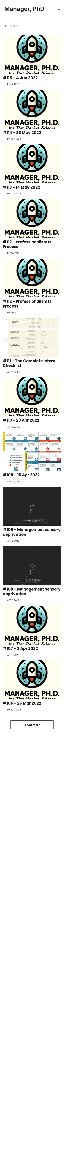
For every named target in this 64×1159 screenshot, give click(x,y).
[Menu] (59, 8)
